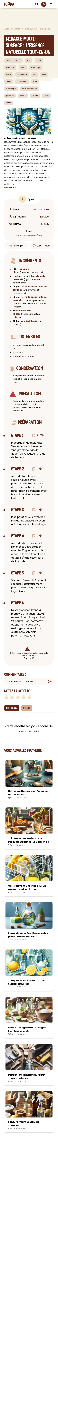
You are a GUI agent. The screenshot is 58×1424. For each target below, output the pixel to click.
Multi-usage (44, 28)
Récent (26, 708)
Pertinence (11, 708)
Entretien (19, 28)
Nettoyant (30, 28)
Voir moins (10, 187)
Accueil (8, 28)
